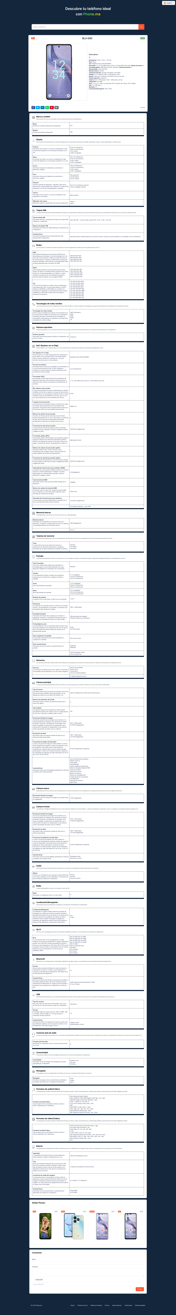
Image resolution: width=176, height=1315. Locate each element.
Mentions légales (140, 1305)
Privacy (107, 1305)
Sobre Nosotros (117, 1305)
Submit (140, 1289)
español (169, 3)
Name (34, 1259)
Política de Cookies (96, 1305)
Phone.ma (91, 14)
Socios (73, 1305)
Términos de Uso (83, 1305)
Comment (35, 1266)
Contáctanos (128, 1305)
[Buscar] (141, 27)
